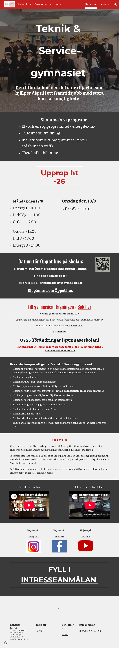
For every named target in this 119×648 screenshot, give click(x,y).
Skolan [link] (89, 4)
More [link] (103, 4)
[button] (115, 4)
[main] (59, 50)
